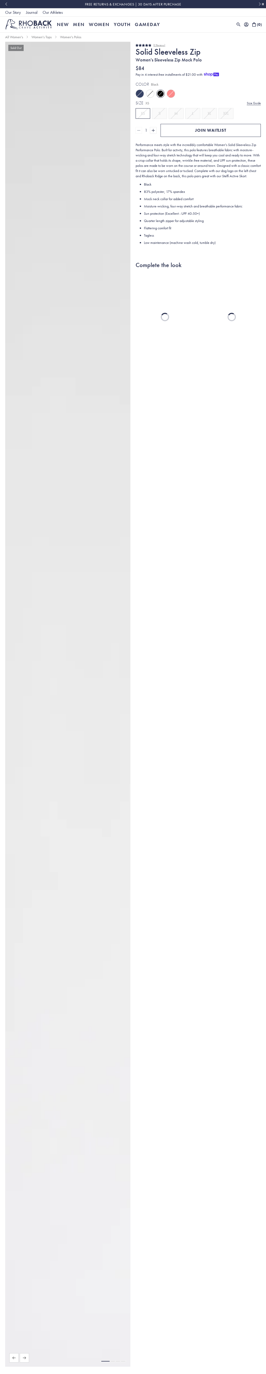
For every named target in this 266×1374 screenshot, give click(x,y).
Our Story (13, 12)
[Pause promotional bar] (263, 4)
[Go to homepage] (28, 24)
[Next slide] (260, 4)
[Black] (160, 94)
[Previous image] (14, 1358)
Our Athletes (53, 12)
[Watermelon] (171, 94)
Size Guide (254, 103)
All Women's (14, 37)
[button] (105, 1361)
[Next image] (24, 1358)
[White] (150, 94)
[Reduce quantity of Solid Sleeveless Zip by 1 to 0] (139, 130)
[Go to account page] (246, 24)
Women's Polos (70, 37)
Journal (31, 12)
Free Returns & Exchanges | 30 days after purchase (133, 4)
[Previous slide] (6, 4)
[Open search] (238, 24)
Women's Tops (41, 37)
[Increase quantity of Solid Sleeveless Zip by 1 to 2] (153, 130)
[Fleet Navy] (140, 94)
